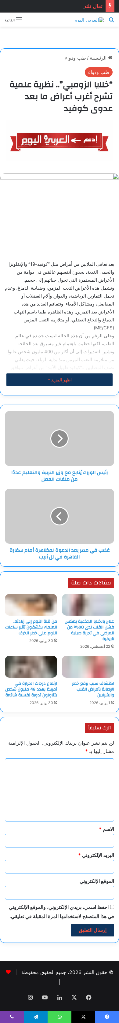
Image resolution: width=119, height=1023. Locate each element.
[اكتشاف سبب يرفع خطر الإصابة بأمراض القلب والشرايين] (88, 666)
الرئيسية (99, 58)
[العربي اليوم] (89, 19)
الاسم (106, 829)
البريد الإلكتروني (96, 855)
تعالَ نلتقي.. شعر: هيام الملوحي (67, 6)
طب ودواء (75, 58)
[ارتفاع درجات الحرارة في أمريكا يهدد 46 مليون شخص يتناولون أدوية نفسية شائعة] (31, 666)
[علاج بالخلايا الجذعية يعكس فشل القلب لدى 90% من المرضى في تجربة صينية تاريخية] (88, 605)
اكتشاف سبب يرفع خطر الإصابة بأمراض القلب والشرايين (93, 689)
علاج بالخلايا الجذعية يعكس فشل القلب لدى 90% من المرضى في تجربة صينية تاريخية (89, 630)
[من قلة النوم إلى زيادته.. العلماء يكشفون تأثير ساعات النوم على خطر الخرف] (31, 605)
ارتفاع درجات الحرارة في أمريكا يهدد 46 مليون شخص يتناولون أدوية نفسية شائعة (31, 689)
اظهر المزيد (61, 379)
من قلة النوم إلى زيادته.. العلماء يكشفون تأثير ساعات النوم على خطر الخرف (31, 627)
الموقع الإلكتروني (97, 881)
